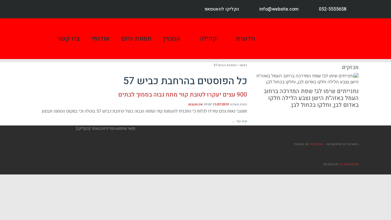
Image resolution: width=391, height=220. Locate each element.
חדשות (245, 38)
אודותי (100, 38)
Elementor (349, 164)
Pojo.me (316, 144)
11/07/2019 (220, 104)
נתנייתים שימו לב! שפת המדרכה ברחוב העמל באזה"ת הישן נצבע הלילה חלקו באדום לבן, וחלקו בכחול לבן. (311, 98)
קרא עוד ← (239, 121)
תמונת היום (136, 38)
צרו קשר (68, 38)
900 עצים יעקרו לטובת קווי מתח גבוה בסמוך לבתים (182, 94)
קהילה (208, 38)
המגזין (171, 38)
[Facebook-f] (41, 9)
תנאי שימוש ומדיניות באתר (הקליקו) (105, 128)
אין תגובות (195, 104)
